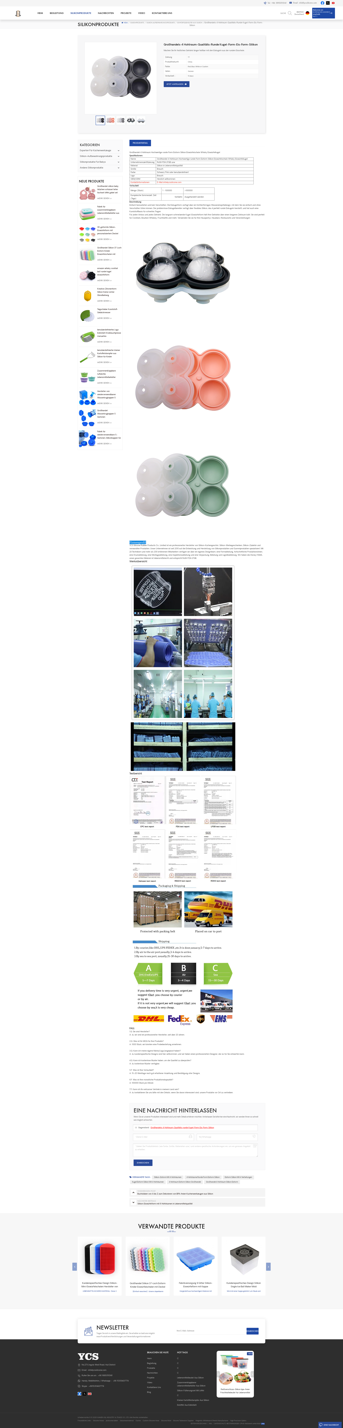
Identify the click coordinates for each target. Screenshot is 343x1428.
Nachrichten (106, 13)
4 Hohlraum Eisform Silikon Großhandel (185, 1182)
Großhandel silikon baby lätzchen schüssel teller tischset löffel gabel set (107, 189)
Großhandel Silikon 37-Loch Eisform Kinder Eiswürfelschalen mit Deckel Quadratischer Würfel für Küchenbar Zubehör (109, 251)
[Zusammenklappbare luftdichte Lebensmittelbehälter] (87, 377)
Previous (74, 1267)
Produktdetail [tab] (140, 143)
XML (210, 1424)
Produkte (151, 1368)
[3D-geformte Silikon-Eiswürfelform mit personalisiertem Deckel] (87, 234)
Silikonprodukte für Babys (93, 162)
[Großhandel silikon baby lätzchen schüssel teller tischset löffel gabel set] (87, 193)
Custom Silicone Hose (151, 1421)
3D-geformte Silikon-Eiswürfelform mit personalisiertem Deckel (107, 230)
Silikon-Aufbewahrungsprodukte (160, 23)
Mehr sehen (104, 198)
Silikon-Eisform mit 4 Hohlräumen (167, 1177)
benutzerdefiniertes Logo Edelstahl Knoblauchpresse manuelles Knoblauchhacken (109, 333)
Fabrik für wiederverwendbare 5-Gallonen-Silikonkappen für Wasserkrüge (109, 435)
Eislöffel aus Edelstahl (187, 1405)
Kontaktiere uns (162, 13)
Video (141, 13)
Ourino (138, 1421)
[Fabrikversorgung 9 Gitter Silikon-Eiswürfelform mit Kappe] (99, 1258)
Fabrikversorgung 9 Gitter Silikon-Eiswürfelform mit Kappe (99, 1285)
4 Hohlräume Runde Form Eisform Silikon (203, 1177)
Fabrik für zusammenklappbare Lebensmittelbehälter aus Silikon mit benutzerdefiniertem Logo (108, 210)
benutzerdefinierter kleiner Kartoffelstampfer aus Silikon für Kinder (108, 353)
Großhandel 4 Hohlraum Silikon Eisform (222, 1182)
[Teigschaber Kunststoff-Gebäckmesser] (87, 316)
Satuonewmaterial (127, 1421)
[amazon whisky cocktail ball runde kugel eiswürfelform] (87, 275)
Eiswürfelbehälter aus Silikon (189, 23)
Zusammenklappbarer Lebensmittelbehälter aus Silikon (191, 1384)
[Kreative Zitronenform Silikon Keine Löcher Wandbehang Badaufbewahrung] (87, 295)
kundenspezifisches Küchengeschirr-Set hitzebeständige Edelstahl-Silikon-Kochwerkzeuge (235, 1392)
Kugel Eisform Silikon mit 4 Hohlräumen (148, 1182)
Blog (149, 1392)
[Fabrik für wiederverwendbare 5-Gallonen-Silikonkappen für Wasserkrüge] (87, 438)
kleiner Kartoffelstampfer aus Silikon (193, 1400)
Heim (40, 13)
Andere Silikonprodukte (91, 168)
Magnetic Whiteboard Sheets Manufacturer (212, 1421)
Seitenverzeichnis (199, 1424)
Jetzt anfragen (174, 84)
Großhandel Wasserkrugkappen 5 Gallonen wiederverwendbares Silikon (106, 414)
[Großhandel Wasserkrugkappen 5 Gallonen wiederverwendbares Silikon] (87, 418)
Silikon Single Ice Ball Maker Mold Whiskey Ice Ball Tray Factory (195, 1285)
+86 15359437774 (121, 1381)
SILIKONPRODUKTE (80, 13)
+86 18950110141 (279, 3)
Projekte (126, 13)
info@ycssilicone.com (308, 3)
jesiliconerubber (112, 1421)
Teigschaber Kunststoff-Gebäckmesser (107, 311)
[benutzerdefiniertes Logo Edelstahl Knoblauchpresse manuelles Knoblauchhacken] (87, 336)
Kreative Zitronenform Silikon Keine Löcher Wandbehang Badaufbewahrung (106, 292)
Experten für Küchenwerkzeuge (95, 151)
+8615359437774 (96, 1386)
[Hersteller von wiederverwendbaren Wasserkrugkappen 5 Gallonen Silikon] (87, 398)
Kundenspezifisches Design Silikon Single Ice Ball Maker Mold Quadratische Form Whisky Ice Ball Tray (147, 1285)
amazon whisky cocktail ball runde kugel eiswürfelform (107, 272)
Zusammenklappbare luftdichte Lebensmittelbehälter (106, 374)
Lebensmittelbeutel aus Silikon (190, 1378)
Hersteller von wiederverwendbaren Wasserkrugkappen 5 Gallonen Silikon (106, 395)
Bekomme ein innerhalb (321, 13)
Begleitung (57, 13)
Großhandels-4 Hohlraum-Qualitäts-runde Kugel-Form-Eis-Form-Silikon (182, 1128)
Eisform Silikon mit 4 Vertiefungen (238, 1177)
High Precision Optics (238, 1421)
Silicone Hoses (98, 1421)
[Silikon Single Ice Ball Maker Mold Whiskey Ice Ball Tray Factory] (195, 1258)
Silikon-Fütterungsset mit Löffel (190, 1391)
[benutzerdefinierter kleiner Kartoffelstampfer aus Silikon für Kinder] (87, 357)
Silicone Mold (166, 1421)
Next (268, 1267)
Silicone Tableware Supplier (183, 1421)
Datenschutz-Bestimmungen (226, 1424)
